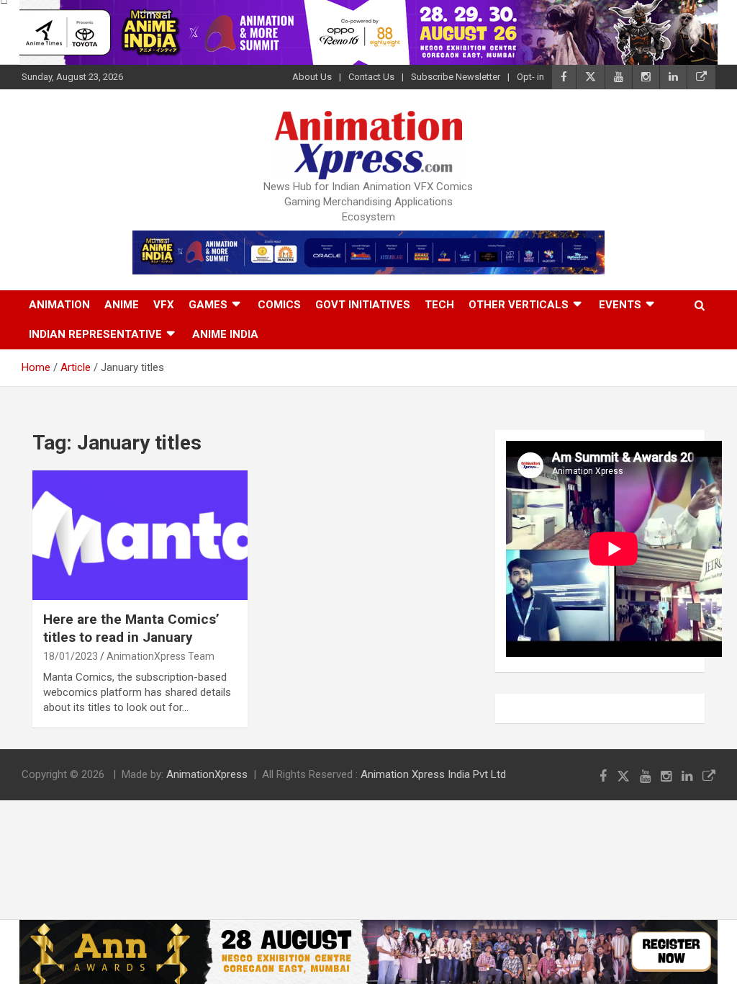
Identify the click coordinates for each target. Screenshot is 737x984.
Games (208, 304)
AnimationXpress (207, 774)
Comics (279, 304)
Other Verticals (519, 304)
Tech (439, 304)
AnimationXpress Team (160, 656)
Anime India (225, 334)
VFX (163, 304)
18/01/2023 (70, 656)
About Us (312, 76)
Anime (121, 304)
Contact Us (371, 76)
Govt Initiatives (362, 304)
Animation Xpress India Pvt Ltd (433, 774)
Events (620, 304)
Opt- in (530, 76)
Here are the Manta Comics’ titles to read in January (131, 628)
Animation (59, 304)
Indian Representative (95, 334)
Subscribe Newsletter (455, 76)
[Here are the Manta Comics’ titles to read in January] (140, 535)
